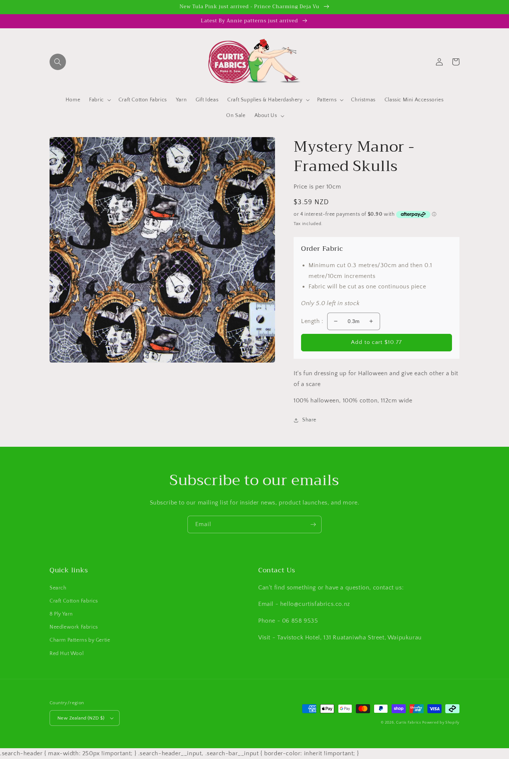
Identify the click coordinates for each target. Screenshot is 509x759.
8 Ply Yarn (61, 614)
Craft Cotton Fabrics (74, 601)
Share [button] (309, 420)
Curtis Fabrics (408, 723)
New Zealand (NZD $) (81, 718)
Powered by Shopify (440, 723)
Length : (312, 321)
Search (58, 588)
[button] (58, 62)
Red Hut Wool (66, 654)
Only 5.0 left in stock (330, 303)
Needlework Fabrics (74, 627)
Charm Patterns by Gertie (80, 640)
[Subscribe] (313, 524)
